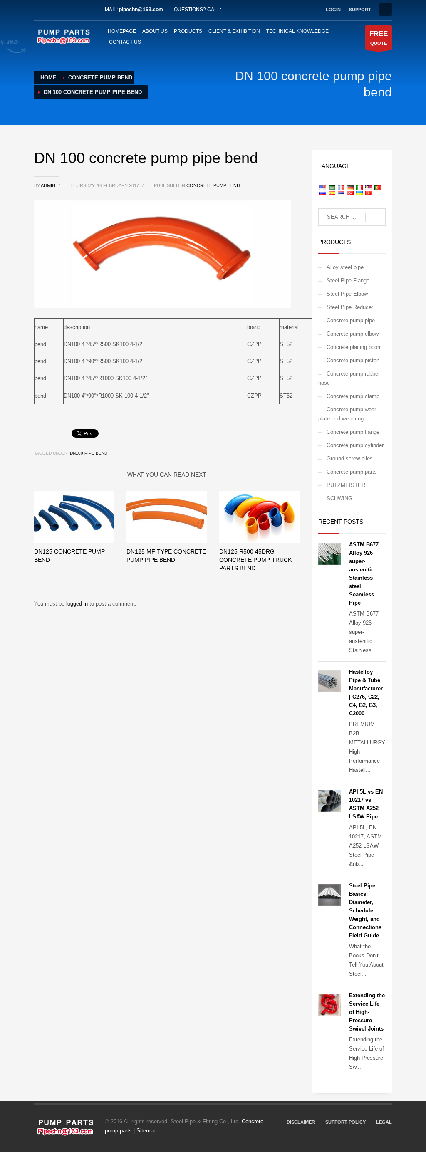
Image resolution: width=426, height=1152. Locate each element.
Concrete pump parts (352, 472)
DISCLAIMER (301, 1122)
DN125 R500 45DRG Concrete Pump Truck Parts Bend (255, 559)
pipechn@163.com (141, 9)
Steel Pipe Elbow (347, 294)
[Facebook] (40, 9)
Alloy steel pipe (345, 267)
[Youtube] (78, 9)
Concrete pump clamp (353, 396)
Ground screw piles (350, 458)
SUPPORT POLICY (345, 1122)
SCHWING (339, 498)
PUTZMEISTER (346, 485)
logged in (77, 604)
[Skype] (90, 9)
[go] (375, 217)
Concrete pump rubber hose (349, 378)
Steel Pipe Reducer (350, 307)
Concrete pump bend (213, 185)
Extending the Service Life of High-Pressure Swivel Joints (367, 1012)
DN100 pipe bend (88, 453)
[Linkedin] (65, 9)
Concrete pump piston (353, 360)
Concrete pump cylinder (355, 445)
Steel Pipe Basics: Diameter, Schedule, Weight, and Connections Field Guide (365, 911)
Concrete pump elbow (353, 334)
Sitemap (146, 1130)
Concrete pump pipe (351, 320)
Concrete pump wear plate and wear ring (347, 414)
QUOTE (378, 38)
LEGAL (384, 1122)
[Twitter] (53, 9)
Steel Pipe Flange (348, 280)
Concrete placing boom (354, 347)
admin (49, 185)
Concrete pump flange (353, 432)
